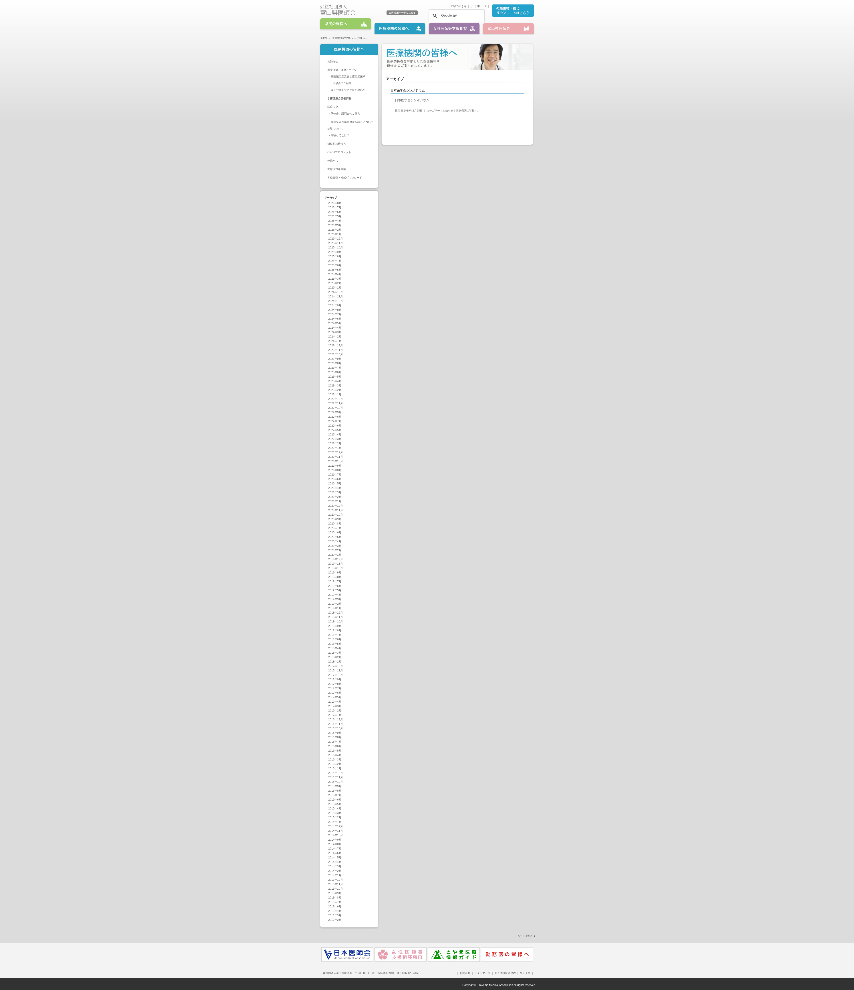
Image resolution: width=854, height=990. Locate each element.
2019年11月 (335, 563)
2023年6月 (334, 372)
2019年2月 (334, 603)
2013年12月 (335, 879)
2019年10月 (335, 568)
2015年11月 (335, 777)
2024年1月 (334, 341)
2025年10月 (335, 247)
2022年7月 (334, 421)
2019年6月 (334, 585)
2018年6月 (334, 639)
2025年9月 (334, 252)
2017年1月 (334, 715)
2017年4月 (334, 701)
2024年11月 (335, 296)
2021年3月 (334, 492)
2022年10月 (335, 407)
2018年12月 (335, 612)
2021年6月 (334, 479)
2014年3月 (334, 866)
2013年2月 (334, 919)
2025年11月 (335, 243)
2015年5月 (334, 804)
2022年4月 (334, 434)
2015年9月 (334, 786)
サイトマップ (482, 973)
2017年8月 (334, 683)
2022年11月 (335, 403)
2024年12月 (335, 292)
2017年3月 (334, 706)
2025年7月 (334, 260)
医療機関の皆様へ (342, 38)
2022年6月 (334, 425)
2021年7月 (334, 474)
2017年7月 (334, 688)
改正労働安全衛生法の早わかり (349, 89)
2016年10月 (335, 728)
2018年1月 (334, 661)
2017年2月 (334, 710)
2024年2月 (334, 336)
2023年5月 (334, 376)
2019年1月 (334, 608)
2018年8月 (334, 630)
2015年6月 (334, 799)
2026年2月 (334, 229)
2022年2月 (334, 443)
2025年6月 (334, 265)
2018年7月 (334, 634)
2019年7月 (334, 581)
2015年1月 (334, 821)
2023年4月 (334, 381)
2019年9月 (334, 572)
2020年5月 (334, 537)
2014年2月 (334, 870)
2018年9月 (334, 626)
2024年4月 (334, 327)
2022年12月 (335, 398)
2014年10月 (335, 835)
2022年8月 (334, 416)
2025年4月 (334, 274)
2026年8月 (334, 203)
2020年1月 (334, 554)
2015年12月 (335, 773)
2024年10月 (335, 301)
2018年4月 (334, 648)
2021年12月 (335, 452)
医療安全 (332, 106)
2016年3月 (334, 759)
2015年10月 (335, 781)
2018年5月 (334, 643)
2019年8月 (334, 577)
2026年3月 (334, 225)
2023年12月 (335, 345)
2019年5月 (334, 590)
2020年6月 (334, 532)
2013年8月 (334, 897)
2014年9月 (334, 839)
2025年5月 (334, 269)
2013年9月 (334, 893)
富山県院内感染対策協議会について (352, 122)
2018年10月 (335, 621)
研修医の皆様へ (336, 143)
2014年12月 (335, 826)
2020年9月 (334, 519)
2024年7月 (334, 314)
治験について (335, 128)
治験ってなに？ (340, 135)
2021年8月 (334, 470)
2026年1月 (334, 234)
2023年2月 (334, 390)
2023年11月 (335, 350)
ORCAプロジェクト (339, 152)
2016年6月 (334, 746)
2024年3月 (334, 332)
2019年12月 (335, 559)
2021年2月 (334, 496)
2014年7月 (334, 848)
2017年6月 (334, 692)
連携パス (332, 160)
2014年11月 (335, 830)
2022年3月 (334, 439)
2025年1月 (334, 287)
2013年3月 (334, 915)
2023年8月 (334, 363)
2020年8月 (334, 523)
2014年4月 (334, 862)
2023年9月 (334, 358)
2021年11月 (335, 456)
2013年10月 (335, 888)
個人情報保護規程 (505, 973)
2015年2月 (334, 817)
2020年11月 (335, 510)
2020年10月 (335, 514)
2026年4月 (334, 220)
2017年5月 (334, 697)
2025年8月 (334, 256)
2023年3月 (334, 385)
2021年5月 (334, 483)
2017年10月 (335, 675)
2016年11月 (335, 724)
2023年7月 (334, 367)
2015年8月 (334, 790)
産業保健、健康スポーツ (342, 69)
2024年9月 (334, 305)
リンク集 (524, 973)
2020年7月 (334, 528)
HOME (324, 38)
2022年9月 (334, 412)
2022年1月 (334, 447)
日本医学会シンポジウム (412, 100)
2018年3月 (334, 652)
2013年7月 (334, 902)
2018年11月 (335, 617)
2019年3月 (334, 599)
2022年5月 (334, 430)
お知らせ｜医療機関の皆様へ (460, 110)
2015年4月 (334, 808)
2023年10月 (335, 354)
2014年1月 (334, 875)
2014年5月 (334, 857)
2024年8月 (334, 309)
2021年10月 (335, 461)
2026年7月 (334, 207)
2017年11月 (335, 670)
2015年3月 (334, 813)
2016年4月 (334, 755)
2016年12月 (335, 719)
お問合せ (465, 973)
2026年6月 (334, 211)
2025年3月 (334, 278)
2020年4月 (334, 541)
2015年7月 (334, 795)
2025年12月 (335, 238)
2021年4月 (334, 488)
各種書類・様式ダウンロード (344, 177)
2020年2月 (334, 550)
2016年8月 (334, 737)
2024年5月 (334, 323)
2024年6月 (334, 318)
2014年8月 (334, 844)
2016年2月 (334, 764)
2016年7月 (334, 741)
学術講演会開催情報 (339, 98)
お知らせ (332, 61)
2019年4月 (334, 594)
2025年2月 (334, 283)
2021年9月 (334, 465)
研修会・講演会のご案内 (345, 113)
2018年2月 (334, 657)
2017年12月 (335, 666)
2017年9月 (334, 679)
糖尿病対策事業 (336, 169)
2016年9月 (334, 732)
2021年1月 (334, 501)
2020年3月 (334, 545)
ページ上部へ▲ (526, 935)
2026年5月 (334, 216)
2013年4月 (334, 911)
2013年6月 (334, 906)
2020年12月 (335, 505)
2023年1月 (334, 394)
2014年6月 (334, 853)
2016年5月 (334, 750)
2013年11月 (335, 884)
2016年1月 (334, 768)
